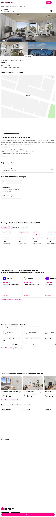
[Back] (2, 11)
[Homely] (28, 508)
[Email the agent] (51, 169)
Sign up (49, 2)
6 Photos (29, 56)
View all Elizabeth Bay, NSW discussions (12, 348)
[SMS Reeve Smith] (11, 195)
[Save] (54, 11)
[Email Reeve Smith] (3, 195)
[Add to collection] (19, 392)
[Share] (51, 11)
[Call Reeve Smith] (7, 195)
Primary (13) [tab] (6, 227)
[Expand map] (52, 78)
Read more (4, 156)
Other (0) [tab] (24, 227)
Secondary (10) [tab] (15, 227)
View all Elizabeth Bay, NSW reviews (11, 299)
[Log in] (54, 2)
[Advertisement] (28, 125)
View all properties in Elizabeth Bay (11, 399)
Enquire (28, 515)
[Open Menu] (2, 2)
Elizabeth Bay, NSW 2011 (11, 6)
